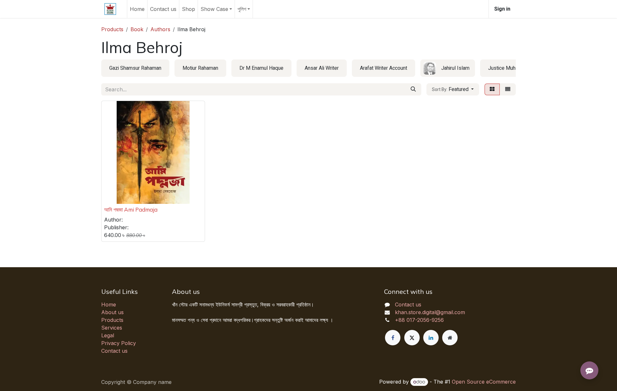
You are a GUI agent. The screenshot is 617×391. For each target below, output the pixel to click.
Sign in (502, 9)
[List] (508, 89)
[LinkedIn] (431, 337)
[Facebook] (392, 337)
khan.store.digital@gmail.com (430, 312)
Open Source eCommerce (484, 381)
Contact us (114, 351)
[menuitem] (137, 9)
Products (112, 29)
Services (111, 327)
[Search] (413, 89)
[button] (452, 89)
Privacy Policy (118, 343)
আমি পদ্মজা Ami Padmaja (130, 209)
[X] (412, 337)
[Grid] (492, 89)
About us (112, 312)
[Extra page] (450, 337)
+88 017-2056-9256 (419, 320)
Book (136, 29)
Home (108, 304)
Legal (107, 335)
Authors (160, 29)
